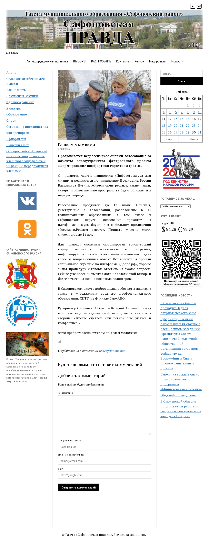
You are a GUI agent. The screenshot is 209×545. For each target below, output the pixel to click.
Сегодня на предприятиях (27, 126)
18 (164, 125)
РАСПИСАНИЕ (101, 61)
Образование (16, 114)
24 (199, 125)
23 (194, 125)
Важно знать (16, 89)
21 (181, 125)
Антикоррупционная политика (47, 61)
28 (181, 132)
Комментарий (65, 392)
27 (176, 132)
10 (199, 112)
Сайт (60, 468)
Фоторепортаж (18, 132)
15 (188, 119)
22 (188, 125)
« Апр (169, 139)
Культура (13, 108)
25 (164, 132)
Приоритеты (16, 139)
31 (199, 132)
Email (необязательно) (71, 454)
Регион (139, 61)
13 (176, 119)
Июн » (193, 139)
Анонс (11, 72)
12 (170, 119)
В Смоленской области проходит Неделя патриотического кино (178, 308)
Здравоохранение (20, 102)
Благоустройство (112, 350)
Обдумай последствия (178, 395)
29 (188, 132)
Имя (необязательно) (70, 440)
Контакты (123, 61)
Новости (177, 61)
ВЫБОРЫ (79, 61)
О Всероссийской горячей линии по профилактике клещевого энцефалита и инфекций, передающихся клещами (27, 161)
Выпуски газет (17, 145)
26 (170, 132)
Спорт (11, 120)
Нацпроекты (157, 61)
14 (181, 119)
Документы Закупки (22, 96)
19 (170, 125)
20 (176, 125)
